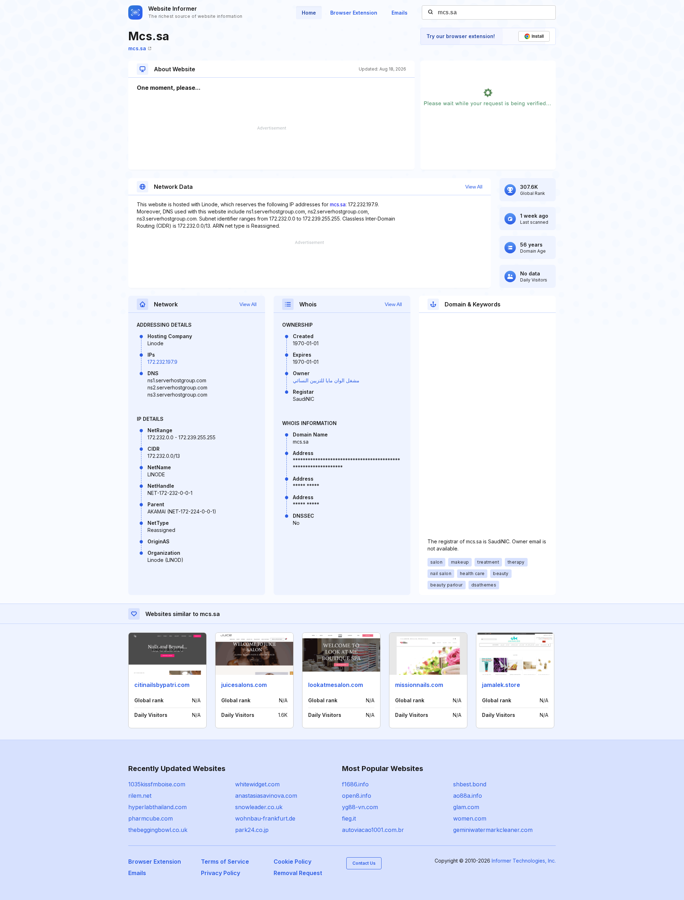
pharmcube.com (150, 818)
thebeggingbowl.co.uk (157, 829)
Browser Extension (353, 13)
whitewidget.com (257, 784)
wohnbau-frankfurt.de (265, 818)
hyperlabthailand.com (157, 807)
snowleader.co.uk (259, 807)
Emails (400, 13)
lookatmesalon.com (335, 684)
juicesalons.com (244, 684)
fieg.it (349, 818)
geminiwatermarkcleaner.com (493, 829)
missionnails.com (419, 684)
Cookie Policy (292, 861)
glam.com (466, 807)
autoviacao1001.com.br (373, 829)
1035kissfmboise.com (156, 784)
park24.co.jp (252, 829)
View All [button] (473, 187)
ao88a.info (467, 795)
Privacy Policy (220, 872)
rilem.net (139, 795)
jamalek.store (501, 684)
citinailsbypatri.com (162, 684)
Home (309, 13)
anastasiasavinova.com (266, 795)
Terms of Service (225, 861)
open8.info (356, 795)
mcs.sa (137, 48)
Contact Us (363, 863)
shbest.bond (469, 784)
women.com (469, 818)
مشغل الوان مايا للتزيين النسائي (326, 380)
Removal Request (298, 872)
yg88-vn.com (360, 807)
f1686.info (355, 784)
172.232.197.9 (162, 362)
